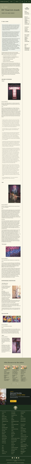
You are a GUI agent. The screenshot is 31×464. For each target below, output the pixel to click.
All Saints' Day (4, 441)
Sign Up (12, 401)
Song (25, 39)
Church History (23, 378)
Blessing (3, 450)
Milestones (12, 435)
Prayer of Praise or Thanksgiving (23, 451)
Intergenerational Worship (15, 379)
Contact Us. (22, 462)
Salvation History (26, 22)
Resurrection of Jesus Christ (27, 21)
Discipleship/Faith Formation (15, 421)
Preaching (26, 38)
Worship (26, 30)
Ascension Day (4, 435)
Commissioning (13, 413)
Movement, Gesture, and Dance (15, 438)
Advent (3, 413)
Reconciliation (13, 450)
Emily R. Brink (5, 21)
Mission (12, 436)
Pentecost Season (4, 438)
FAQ (22, 1)
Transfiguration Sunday (5, 421)
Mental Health (13, 433)
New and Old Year (13, 441)
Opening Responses (23, 428)
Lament (22, 433)
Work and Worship (23, 418)
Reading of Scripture (23, 439)
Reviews (12, 453)
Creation (12, 416)
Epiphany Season (4, 418)
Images (26, 37)
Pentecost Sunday (4, 436)
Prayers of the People (23, 448)
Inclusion (14, 378)
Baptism (22, 442)
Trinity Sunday (4, 439)
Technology (22, 413)
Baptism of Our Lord (4, 419)
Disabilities (12, 419)
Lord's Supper (22, 449)
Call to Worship (23, 425)
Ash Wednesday (4, 424)
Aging (3, 447)
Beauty (3, 448)
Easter (26, 19)
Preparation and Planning (14, 447)
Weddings (22, 416)
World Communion (23, 419)
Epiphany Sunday (4, 416)
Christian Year (4, 453)
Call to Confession (23, 430)
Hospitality (12, 427)
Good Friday (3, 430)
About (11, 1)
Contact (17, 1)
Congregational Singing (23, 379)
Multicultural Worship (14, 439)
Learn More (27, 31)
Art (4, 379)
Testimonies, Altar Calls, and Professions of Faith (24, 446)
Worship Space (6, 380)
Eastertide (3, 433)
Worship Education (23, 421)
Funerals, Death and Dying (14, 424)
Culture (12, 418)
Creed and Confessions (24, 444)
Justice (12, 430)
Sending (22, 453)
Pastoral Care (13, 444)
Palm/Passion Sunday (5, 427)
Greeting (22, 427)
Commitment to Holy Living (24, 436)
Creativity (26, 29)
